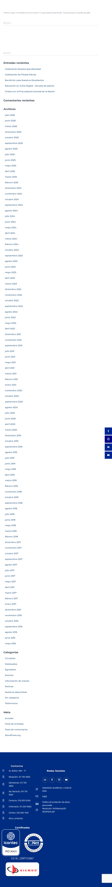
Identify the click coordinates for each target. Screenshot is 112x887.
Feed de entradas (14, 724)
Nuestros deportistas (16, 692)
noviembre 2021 (13, 340)
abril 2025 (10, 171)
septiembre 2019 (13, 446)
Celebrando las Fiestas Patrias (20, 74)
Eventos (9, 675)
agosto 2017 (11, 564)
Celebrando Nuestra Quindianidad (23, 69)
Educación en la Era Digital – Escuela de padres (29, 85)
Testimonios (11, 703)
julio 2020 (10, 413)
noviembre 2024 (13, 193)
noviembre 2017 (13, 547)
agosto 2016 (11, 632)
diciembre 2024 (13, 188)
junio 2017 (10, 576)
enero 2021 (10, 384)
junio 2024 (10, 222)
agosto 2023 (11, 261)
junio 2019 (10, 463)
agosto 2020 (11, 407)
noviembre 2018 (13, 491)
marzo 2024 (11, 238)
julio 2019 (9, 458)
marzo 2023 (11, 283)
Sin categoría (12, 697)
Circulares (10, 658)
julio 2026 (10, 115)
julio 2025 (10, 154)
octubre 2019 (11, 441)
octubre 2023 (12, 250)
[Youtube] (66, 780)
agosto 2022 (11, 312)
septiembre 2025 (14, 143)
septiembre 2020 (14, 401)
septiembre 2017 (13, 559)
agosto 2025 (11, 148)
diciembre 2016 (13, 609)
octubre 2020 (12, 396)
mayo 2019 (10, 469)
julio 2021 (9, 351)
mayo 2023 (10, 272)
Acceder (9, 718)
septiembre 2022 (14, 306)
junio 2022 (10, 317)
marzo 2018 (11, 531)
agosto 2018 (11, 508)
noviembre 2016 (13, 615)
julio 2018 (9, 514)
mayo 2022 (10, 323)
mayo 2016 (10, 643)
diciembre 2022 (13, 289)
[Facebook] (52, 780)
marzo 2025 (11, 177)
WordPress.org (13, 735)
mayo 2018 (10, 525)
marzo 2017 (10, 592)
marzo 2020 (11, 429)
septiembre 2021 (13, 345)
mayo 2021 (10, 362)
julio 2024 (10, 216)
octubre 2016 (11, 621)
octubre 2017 (11, 553)
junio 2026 (10, 120)
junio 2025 (10, 160)
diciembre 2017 (13, 542)
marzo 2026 (11, 126)
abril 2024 (10, 233)
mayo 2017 (10, 581)
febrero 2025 (11, 182)
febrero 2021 (11, 379)
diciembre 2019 (13, 435)
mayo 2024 (10, 227)
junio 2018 (10, 520)
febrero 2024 (11, 244)
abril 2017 (10, 587)
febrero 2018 (11, 536)
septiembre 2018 (13, 503)
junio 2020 (10, 418)
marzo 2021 (10, 373)
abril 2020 (10, 424)
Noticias (9, 686)
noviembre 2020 (13, 390)
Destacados (11, 664)
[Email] (45, 780)
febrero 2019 (11, 486)
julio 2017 (9, 570)
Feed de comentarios (16, 729)
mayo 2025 (10, 165)
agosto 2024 (11, 210)
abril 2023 (10, 278)
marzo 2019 (11, 480)
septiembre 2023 (14, 255)
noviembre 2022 (13, 295)
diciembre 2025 (13, 132)
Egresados (10, 669)
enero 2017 (10, 604)
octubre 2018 (11, 497)
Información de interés (17, 681)
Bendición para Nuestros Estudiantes (24, 80)
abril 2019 (10, 475)
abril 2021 (10, 368)
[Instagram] (59, 780)
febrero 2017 (11, 598)
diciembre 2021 (13, 334)
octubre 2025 (12, 137)
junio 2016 (10, 637)
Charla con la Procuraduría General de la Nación (30, 91)
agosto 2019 (11, 452)
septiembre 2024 (14, 205)
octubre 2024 (12, 199)
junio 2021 (10, 356)
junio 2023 (10, 267)
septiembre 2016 (13, 626)
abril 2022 (10, 328)
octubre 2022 (12, 300)
